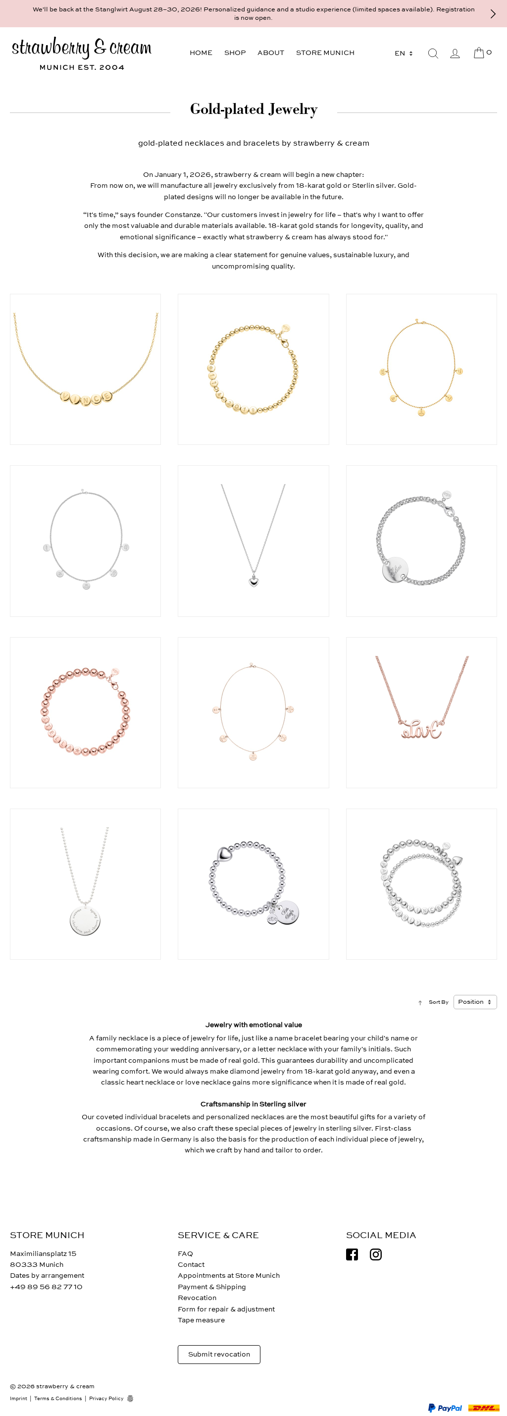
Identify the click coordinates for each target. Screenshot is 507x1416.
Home (201, 53)
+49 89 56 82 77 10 (46, 1287)
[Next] (493, 14)
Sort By (439, 1002)
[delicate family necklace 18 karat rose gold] (253, 713)
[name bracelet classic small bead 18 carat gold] (253, 369)
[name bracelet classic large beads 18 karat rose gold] (85, 713)
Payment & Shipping (212, 1287)
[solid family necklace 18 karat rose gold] (85, 541)
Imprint (18, 1399)
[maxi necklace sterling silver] (85, 884)
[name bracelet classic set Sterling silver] (422, 884)
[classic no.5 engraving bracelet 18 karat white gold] (422, 541)
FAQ (185, 1254)
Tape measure (201, 1320)
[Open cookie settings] (133, 1399)
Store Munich (325, 53)
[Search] (433, 53)
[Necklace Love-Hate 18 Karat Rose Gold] (422, 713)
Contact (191, 1264)
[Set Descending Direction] (420, 1002)
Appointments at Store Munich (229, 1275)
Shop (235, 53)
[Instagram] (376, 1254)
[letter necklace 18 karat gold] (85, 369)
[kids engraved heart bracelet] (253, 884)
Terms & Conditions (58, 1399)
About (270, 53)
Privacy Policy (106, 1399)
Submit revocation (219, 1354)
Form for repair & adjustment (226, 1309)
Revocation (197, 1298)
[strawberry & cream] (81, 53)
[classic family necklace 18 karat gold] (422, 369)
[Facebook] (352, 1254)
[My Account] (455, 53)
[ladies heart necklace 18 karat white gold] (253, 541)
